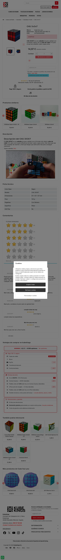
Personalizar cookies (30, 295)
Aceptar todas (30, 284)
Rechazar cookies (30, 290)
